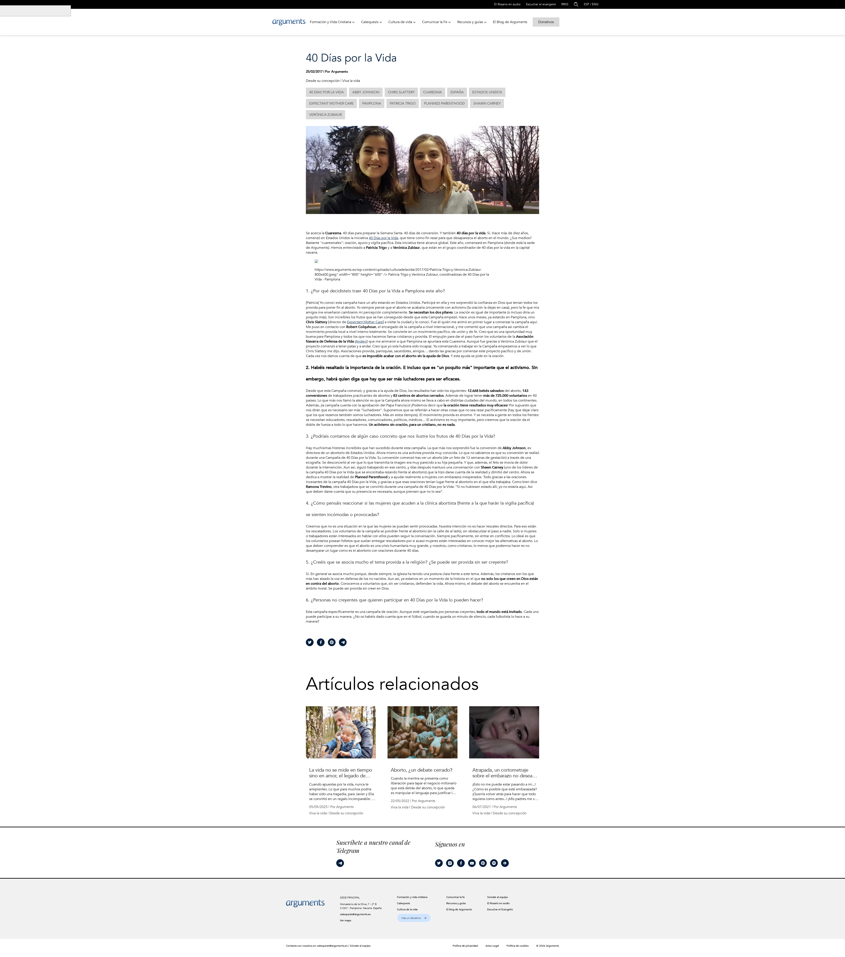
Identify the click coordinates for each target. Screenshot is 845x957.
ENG (595, 4)
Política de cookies (518, 946)
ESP (586, 4)
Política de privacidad (465, 946)
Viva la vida (351, 80)
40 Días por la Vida (383, 238)
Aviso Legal (492, 946)
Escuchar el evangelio (541, 4)
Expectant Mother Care (365, 322)
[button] (414, 918)
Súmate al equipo (360, 946)
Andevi (361, 341)
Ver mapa (345, 920)
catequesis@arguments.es (355, 914)
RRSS (564, 4)
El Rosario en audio (507, 4)
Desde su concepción (323, 80)
